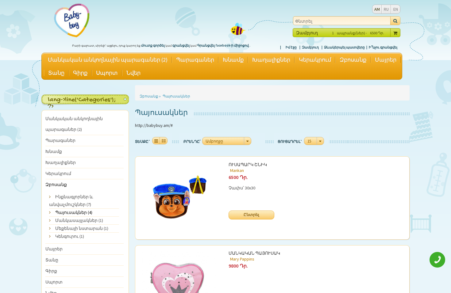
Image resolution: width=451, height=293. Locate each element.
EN (395, 9)
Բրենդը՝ (192, 141)
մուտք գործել (153, 45)
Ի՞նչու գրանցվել (383, 47)
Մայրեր (385, 60)
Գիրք (80, 73)
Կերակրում (315, 60)
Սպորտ (107, 73)
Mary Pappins (242, 259)
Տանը (56, 73)
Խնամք (233, 60)
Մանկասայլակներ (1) (79, 220)
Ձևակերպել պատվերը (344, 47)
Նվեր (133, 73)
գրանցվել (181, 45)
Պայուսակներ (176, 96)
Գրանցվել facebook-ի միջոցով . (223, 45)
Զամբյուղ (310, 47)
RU (386, 9)
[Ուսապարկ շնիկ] (179, 198)
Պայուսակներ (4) (73, 212)
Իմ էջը (291, 47)
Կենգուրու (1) (69, 236)
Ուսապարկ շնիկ (248, 165)
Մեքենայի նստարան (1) (81, 228)
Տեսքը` (143, 141)
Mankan (237, 170)
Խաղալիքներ (271, 60)
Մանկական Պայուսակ (254, 254)
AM (377, 9)
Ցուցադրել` (290, 141)
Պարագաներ (195, 60)
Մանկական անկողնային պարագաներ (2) (108, 60)
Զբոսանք (353, 60)
